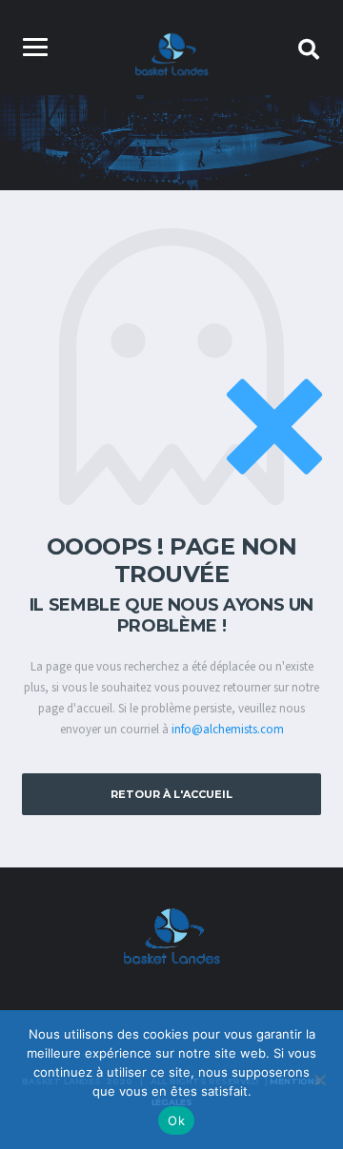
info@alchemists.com (228, 729)
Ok (176, 1120)
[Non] (319, 1079)
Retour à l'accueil (171, 794)
